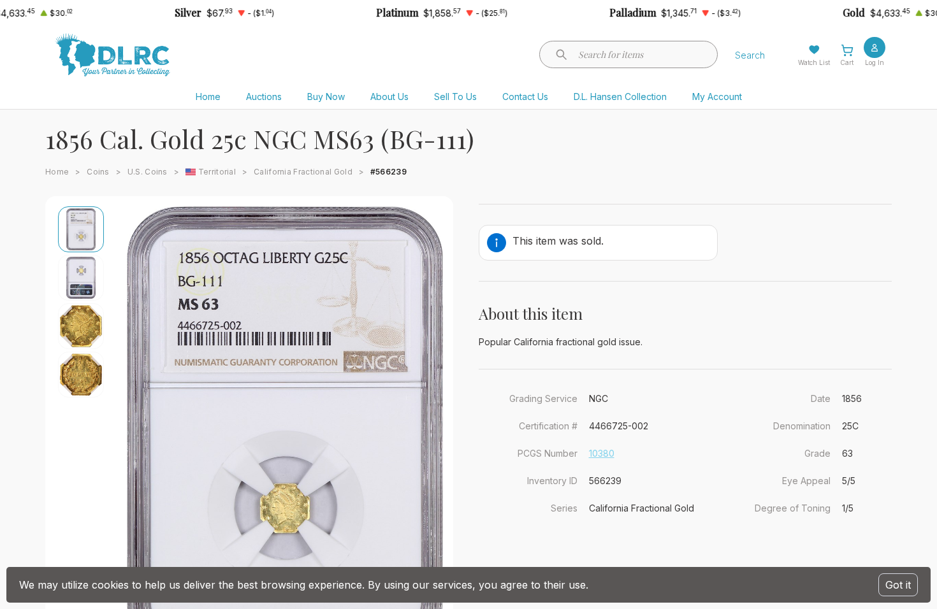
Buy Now (326, 96)
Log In (874, 62)
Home (208, 96)
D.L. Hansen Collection (620, 96)
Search (750, 55)
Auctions (264, 96)
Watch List (814, 62)
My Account (717, 96)
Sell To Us (455, 96)
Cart (846, 62)
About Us (389, 96)
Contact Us (525, 96)
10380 (601, 453)
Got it (898, 584)
